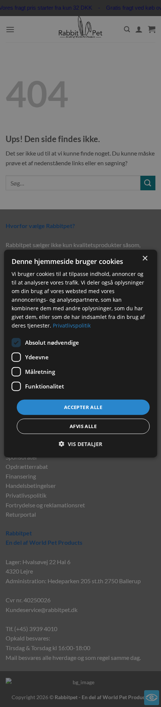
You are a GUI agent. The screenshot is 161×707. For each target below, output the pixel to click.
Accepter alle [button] (83, 406)
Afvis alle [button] (83, 426)
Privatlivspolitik (72, 325)
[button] (80, 444)
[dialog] (80, 353)
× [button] (145, 258)
